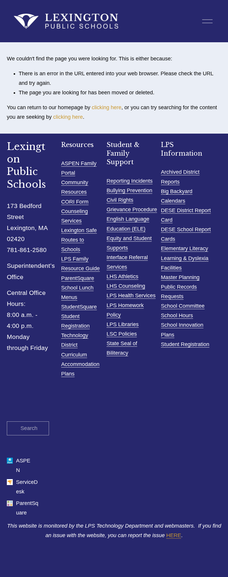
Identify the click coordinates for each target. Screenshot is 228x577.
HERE (173, 535)
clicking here (106, 107)
